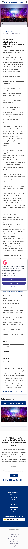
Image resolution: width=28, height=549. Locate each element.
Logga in (14, 546)
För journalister (14, 541)
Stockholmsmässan (8, 354)
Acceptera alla (14, 283)
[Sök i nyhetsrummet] (26, 2)
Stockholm (6, 361)
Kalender (14, 504)
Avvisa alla (14, 279)
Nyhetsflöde (14, 543)
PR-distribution (14, 536)
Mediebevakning (14, 534)
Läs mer (14, 475)
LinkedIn (14, 511)
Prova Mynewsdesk (14, 539)
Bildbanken (14, 509)
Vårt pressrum (14, 507)
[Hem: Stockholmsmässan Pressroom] (13, 2)
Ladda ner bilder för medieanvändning (13, 403)
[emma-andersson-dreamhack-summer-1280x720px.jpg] (14, 414)
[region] (14, 274)
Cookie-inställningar (14, 286)
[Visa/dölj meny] (2, 2)
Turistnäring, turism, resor (17, 344)
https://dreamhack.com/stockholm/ (13, 291)
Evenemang (6, 344)
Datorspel (6, 346)
